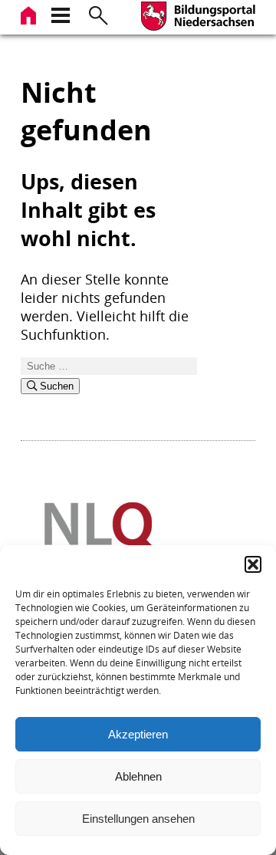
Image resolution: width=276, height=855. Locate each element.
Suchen (55, 386)
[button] (253, 564)
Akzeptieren (138, 734)
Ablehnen (138, 776)
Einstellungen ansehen (138, 818)
